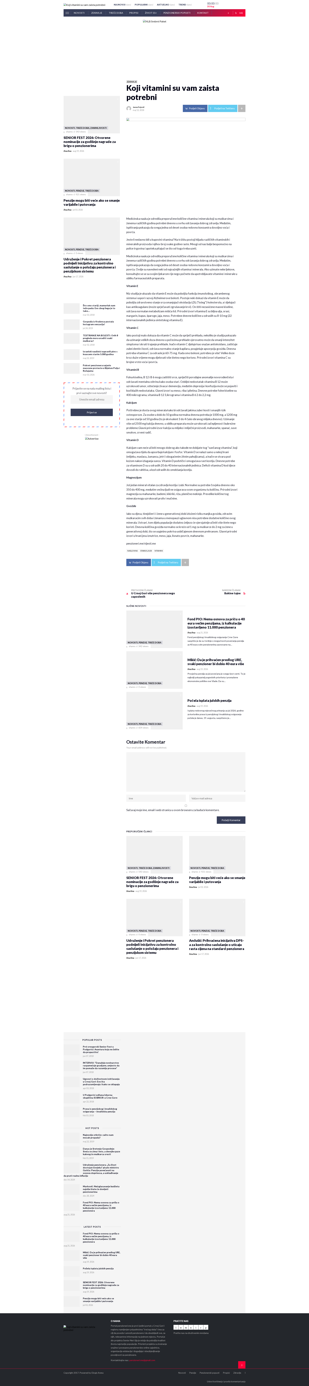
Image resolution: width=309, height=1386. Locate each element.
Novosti (79, 12)
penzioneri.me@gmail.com (142, 1360)
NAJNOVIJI (122, 4)
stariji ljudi (146, 551)
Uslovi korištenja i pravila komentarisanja (226, 1381)
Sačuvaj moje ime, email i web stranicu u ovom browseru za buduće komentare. (173, 810)
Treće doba (116, 12)
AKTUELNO (166, 4)
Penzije (192, 1373)
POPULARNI (144, 4)
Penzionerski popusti (177, 12)
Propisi (134, 12)
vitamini (158, 551)
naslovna (132, 551)
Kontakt (203, 12)
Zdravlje (97, 12)
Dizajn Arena (97, 1373)
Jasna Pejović (139, 107)
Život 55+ (151, 12)
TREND (185, 4)
